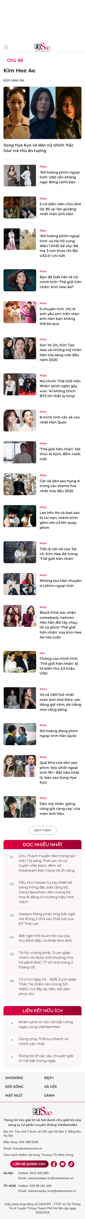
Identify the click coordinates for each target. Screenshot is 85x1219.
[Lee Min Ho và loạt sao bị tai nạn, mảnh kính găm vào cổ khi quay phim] (19, 516)
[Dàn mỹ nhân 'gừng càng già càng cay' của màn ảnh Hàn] (19, 807)
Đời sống (14, 1087)
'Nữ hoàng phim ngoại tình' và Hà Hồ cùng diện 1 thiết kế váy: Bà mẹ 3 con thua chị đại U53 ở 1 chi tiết (60, 246)
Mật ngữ (13, 1095)
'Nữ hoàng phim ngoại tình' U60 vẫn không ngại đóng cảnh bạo (60, 177)
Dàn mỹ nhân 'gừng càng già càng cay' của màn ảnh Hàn (60, 809)
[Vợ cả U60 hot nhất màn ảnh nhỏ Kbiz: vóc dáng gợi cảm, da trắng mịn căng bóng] (19, 698)
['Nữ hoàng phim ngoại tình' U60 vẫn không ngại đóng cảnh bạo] (19, 176)
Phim (43, 166)
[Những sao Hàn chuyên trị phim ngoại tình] (19, 584)
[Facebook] (53, 1164)
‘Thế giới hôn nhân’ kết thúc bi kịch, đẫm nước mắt (60, 454)
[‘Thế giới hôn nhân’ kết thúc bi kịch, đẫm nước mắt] (19, 452)
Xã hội (50, 1087)
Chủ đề (15, 60)
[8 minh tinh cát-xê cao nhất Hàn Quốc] (19, 421)
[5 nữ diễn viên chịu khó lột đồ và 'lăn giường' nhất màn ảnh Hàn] (19, 207)
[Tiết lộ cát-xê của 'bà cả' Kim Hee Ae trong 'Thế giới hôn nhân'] (19, 552)
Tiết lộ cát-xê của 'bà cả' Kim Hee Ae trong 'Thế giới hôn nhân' (59, 554)
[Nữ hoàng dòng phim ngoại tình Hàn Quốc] (19, 734)
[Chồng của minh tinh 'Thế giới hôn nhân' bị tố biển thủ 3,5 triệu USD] (19, 662)
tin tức (43, 1022)
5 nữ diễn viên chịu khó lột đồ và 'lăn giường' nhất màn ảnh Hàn (60, 209)
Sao (42, 653)
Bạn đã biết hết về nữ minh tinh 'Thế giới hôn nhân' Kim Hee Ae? (61, 282)
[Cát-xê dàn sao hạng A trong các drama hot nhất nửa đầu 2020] (19, 484)
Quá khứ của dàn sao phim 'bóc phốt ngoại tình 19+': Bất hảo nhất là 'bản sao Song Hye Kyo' (59, 773)
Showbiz (14, 1078)
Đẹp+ (43, 230)
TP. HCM (9, 1186)
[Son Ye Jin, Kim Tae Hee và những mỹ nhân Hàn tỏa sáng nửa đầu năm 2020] (19, 348)
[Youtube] (62, 1164)
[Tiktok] (71, 1164)
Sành (49, 1095)
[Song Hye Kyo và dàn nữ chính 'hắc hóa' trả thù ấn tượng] (42, 113)
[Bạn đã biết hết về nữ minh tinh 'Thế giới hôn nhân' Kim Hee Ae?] (19, 280)
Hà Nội (8, 1173)
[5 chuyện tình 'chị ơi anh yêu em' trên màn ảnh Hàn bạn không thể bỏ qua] (19, 312)
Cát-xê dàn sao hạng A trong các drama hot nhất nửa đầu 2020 (60, 486)
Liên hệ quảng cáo (29, 1164)
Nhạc (43, 375)
